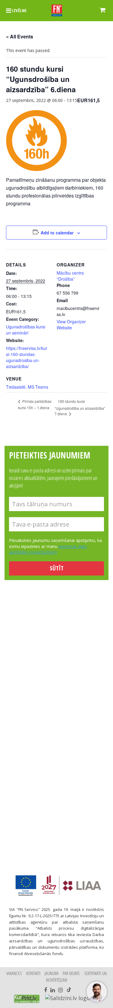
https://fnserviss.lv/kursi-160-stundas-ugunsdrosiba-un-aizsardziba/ (26, 357)
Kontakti (33, 973)
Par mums (71, 973)
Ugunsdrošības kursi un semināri (25, 330)
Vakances (14, 973)
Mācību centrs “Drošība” (70, 276)
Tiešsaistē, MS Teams (27, 387)
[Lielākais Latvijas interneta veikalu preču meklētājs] (27, 998)
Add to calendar (57, 233)
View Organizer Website (71, 324)
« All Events (19, 36)
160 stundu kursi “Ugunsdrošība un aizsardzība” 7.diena (80, 407)
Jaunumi (51, 973)
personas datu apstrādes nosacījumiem (48, 549)
